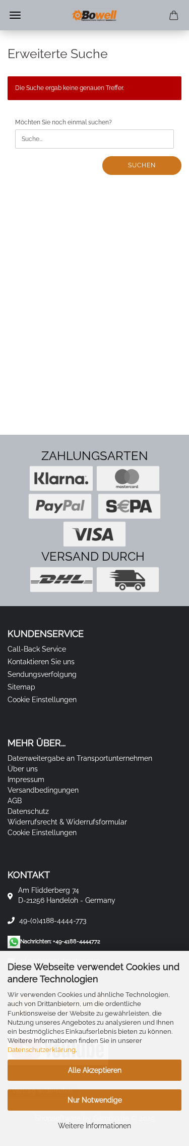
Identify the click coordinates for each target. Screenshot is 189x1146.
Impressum (26, 779)
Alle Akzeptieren (94, 1070)
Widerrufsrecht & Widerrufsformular (67, 822)
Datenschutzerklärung (42, 1049)
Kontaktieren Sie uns (41, 662)
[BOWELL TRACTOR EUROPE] (95, 15)
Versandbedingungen (43, 790)
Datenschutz (28, 811)
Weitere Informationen (94, 1126)
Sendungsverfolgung (42, 674)
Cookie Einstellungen (42, 700)
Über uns (23, 769)
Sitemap (21, 687)
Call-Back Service (37, 649)
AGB (15, 801)
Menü (15, 15)
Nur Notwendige (95, 1100)
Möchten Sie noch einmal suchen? (63, 122)
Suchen (142, 165)
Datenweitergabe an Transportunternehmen (80, 758)
